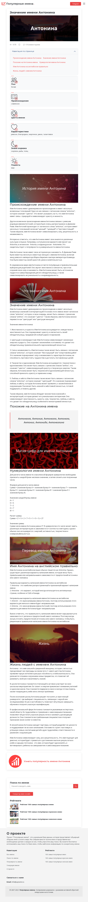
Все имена (10, 854)
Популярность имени (14, 862)
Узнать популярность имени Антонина (47, 761)
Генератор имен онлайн (21, 794)
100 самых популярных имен (55, 854)
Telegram (75, 4)
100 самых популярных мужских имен (59, 858)
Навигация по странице (23, 51)
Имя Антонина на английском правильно (30, 66)
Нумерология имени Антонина (52, 62)
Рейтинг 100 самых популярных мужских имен (41, 812)
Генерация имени (13, 865)
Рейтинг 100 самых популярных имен (37, 804)
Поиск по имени (12, 858)
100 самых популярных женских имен (58, 862)
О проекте (10, 869)
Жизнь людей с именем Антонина (27, 71)
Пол (13, 84)
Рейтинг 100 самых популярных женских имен (41, 819)
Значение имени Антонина (54, 58)
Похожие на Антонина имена (25, 62)
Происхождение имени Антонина (27, 58)
